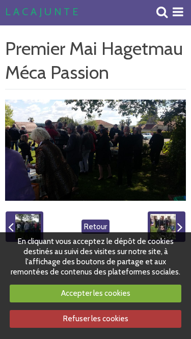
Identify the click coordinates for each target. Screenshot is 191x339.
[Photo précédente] (24, 226)
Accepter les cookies (95, 293)
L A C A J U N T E (41, 12)
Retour (95, 226)
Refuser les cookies (95, 318)
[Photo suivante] (166, 226)
